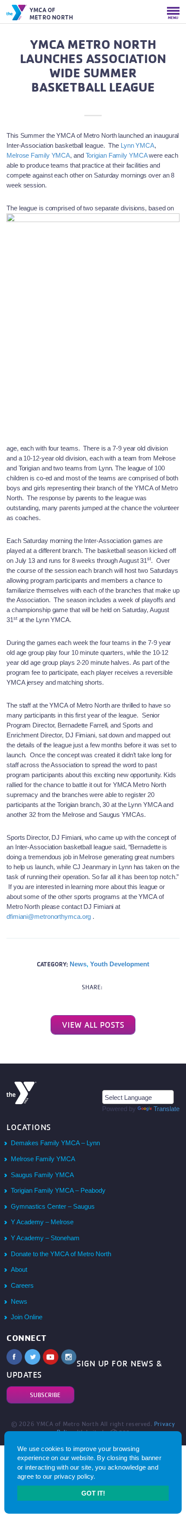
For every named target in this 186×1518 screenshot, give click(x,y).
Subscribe (45, 1394)
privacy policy (74, 1476)
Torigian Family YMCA (117, 155)
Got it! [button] (93, 1493)
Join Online (26, 1317)
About (19, 1269)
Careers (22, 1285)
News (78, 964)
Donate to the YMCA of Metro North (61, 1254)
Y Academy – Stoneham (45, 1238)
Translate (167, 1108)
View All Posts (93, 1024)
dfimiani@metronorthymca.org (48, 916)
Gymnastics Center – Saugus (53, 1206)
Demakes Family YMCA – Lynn (55, 1142)
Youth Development (119, 964)
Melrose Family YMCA (38, 155)
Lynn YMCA (136, 145)
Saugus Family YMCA (42, 1174)
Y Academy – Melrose (42, 1222)
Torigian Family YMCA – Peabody (58, 1190)
